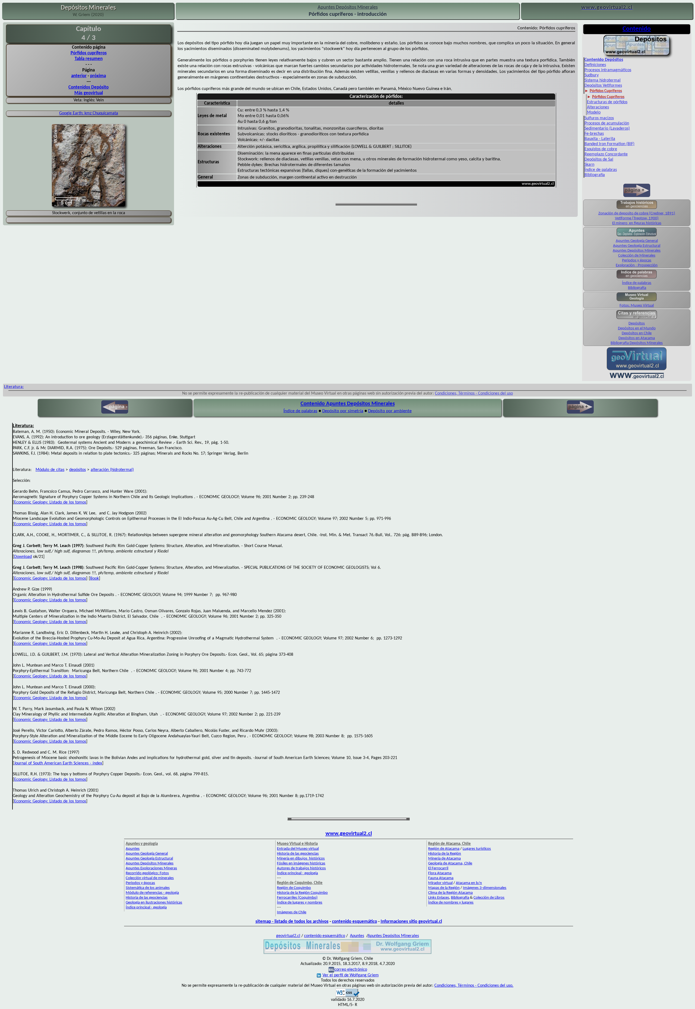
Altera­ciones (598, 107)
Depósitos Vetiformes (603, 85)
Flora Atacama (439, 873)
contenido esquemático (354, 921)
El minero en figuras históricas (636, 223)
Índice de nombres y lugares (450, 903)
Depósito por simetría (342, 411)
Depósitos (636, 323)
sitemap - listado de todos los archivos (291, 921)
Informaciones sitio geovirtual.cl (411, 921)
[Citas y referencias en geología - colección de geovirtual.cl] (636, 319)
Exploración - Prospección (637, 265)
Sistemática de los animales (148, 888)
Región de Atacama (443, 849)
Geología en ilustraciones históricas (154, 903)
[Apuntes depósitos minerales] (636, 54)
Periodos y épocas (636, 260)
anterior (79, 76)
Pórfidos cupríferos (89, 53)
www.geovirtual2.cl (349, 833)
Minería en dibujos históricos (301, 859)
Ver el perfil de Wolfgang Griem (351, 975)
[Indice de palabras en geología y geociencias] (637, 278)
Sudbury (592, 75)
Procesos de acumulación (607, 123)
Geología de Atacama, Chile (450, 863)
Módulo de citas (50, 470)
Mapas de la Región (444, 888)
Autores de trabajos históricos (301, 868)
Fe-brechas (594, 134)
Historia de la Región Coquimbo (302, 893)
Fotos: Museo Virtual (637, 306)
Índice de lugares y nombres (299, 903)
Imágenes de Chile (291, 912)
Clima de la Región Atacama (450, 893)
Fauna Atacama (440, 878)
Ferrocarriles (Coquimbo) (297, 898)
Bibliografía (595, 175)
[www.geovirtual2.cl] (637, 378)
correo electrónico (350, 969)
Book (94, 578)
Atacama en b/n (469, 883)
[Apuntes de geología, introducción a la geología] (637, 236)
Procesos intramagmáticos (608, 70)
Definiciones (595, 65)
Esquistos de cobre (601, 149)
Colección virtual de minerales (150, 878)
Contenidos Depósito (88, 87)
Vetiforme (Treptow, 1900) (637, 218)
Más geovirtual (88, 93)
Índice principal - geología (146, 907)
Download (23, 557)
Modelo (594, 112)
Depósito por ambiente (390, 411)
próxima (98, 76)
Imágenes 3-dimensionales (484, 888)
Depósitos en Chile (637, 333)
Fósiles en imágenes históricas (301, 863)
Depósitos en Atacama (636, 338)
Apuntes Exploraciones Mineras (151, 868)
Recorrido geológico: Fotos (147, 873)
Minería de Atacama (444, 859)
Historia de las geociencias (147, 898)
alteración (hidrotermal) (112, 470)
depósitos (77, 470)
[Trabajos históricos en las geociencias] (637, 209)
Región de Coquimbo (294, 888)
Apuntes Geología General (637, 241)
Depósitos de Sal (599, 159)
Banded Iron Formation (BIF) (609, 144)
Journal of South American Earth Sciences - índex (58, 763)
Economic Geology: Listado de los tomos (50, 502)
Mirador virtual (440, 883)
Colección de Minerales (636, 256)
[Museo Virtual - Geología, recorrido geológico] (637, 301)
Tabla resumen (89, 59)
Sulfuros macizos (599, 118)
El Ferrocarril (438, 868)
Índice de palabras (601, 170)
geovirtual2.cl (288, 936)
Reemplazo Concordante (606, 154)
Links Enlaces (438, 898)
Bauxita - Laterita (600, 139)
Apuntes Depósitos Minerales (637, 251)
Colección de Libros (488, 898)
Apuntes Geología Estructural (636, 246)
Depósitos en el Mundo (637, 328)
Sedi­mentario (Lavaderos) (607, 128)
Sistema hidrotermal (603, 80)
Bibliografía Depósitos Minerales (637, 343)
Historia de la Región (444, 854)
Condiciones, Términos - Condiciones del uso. (473, 985)
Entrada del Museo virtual (298, 849)
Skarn (589, 165)
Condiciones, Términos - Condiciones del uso (474, 393)
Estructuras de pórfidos (607, 102)
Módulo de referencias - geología (152, 893)
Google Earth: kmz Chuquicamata (88, 113)
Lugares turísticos (477, 849)
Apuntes (133, 849)
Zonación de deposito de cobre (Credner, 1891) (636, 213)
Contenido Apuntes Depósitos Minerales (348, 404)
